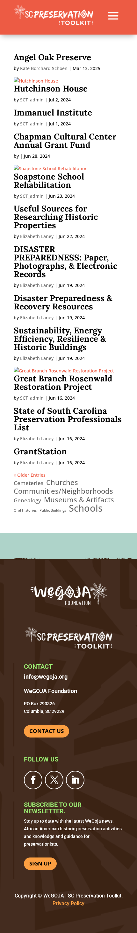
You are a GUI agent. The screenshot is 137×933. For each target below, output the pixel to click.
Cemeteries (28, 483)
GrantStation (40, 451)
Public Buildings (53, 510)
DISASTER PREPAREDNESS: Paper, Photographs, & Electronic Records (65, 261)
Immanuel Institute (53, 112)
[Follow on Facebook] (33, 780)
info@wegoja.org (46, 676)
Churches (62, 482)
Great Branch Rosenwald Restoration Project (63, 382)
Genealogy (27, 500)
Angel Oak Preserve (52, 57)
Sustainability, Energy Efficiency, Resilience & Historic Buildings (60, 338)
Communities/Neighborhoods (63, 491)
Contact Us (46, 731)
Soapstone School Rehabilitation (49, 180)
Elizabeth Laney (37, 236)
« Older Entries (30, 475)
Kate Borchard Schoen (44, 68)
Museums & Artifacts (79, 500)
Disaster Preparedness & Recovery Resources (63, 302)
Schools (86, 508)
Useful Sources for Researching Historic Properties (56, 216)
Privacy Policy (68, 903)
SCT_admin (32, 100)
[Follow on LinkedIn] (75, 780)
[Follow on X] (54, 780)
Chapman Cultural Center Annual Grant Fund (65, 140)
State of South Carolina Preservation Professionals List (68, 419)
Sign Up (40, 863)
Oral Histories (25, 510)
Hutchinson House (51, 88)
